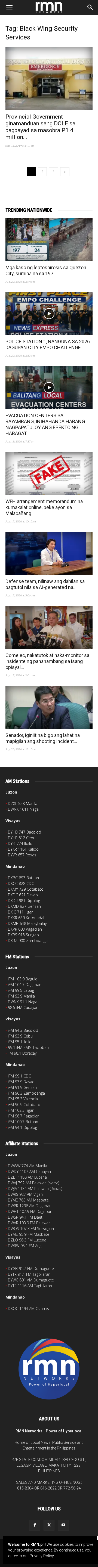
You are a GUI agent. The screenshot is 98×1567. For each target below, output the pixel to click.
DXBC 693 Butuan (23, 877)
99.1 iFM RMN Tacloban (28, 1047)
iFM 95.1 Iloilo (20, 1041)
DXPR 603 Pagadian (25, 929)
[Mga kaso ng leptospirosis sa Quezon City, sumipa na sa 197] (49, 239)
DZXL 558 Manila (22, 803)
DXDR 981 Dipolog (24, 900)
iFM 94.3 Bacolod (23, 1030)
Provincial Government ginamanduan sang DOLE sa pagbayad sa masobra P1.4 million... (40, 126)
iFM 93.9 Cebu (20, 1036)
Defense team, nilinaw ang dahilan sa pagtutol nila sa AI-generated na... (45, 584)
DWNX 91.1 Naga (22, 1001)
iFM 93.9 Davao (21, 1081)
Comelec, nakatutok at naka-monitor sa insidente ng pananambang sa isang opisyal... (47, 661)
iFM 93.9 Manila (21, 996)
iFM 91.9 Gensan (22, 1087)
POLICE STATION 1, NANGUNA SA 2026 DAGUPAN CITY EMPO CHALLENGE (47, 344)
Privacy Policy (42, 1556)
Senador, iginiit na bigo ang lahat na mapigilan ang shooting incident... (42, 738)
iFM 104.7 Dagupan (24, 984)
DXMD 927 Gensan (24, 906)
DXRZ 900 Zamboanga (28, 940)
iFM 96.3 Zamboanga (26, 1093)
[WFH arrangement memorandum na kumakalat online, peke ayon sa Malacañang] (49, 473)
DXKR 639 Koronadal (26, 917)
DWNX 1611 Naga (23, 809)
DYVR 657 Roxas (22, 854)
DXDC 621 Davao (23, 894)
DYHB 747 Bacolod (24, 832)
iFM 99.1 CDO (20, 1076)
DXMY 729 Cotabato (26, 889)
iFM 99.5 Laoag (21, 990)
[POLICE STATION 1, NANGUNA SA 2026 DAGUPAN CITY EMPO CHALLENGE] (49, 313)
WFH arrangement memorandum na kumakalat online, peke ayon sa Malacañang (44, 507)
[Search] (90, 7)
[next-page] (64, 171)
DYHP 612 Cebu (21, 837)
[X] (49, 1525)
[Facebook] (34, 1525)
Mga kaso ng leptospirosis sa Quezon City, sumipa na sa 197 (45, 270)
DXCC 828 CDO (21, 883)
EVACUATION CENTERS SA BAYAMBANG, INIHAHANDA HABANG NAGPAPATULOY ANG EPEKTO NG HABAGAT (45, 424)
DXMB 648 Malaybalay (27, 923)
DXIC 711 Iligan (20, 912)
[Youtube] (63, 1525)
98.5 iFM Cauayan (23, 1007)
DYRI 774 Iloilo (20, 843)
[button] (9, 7)
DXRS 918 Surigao (23, 934)
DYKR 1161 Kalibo (23, 849)
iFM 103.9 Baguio (23, 978)
